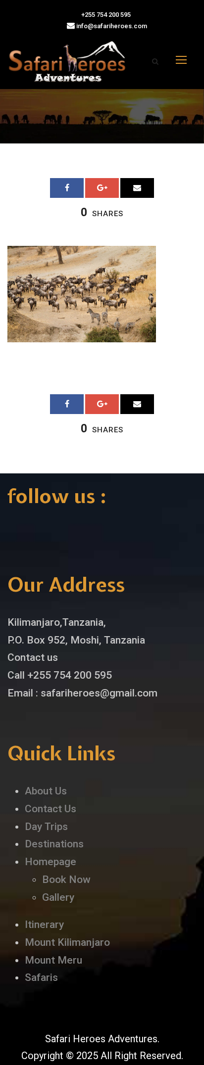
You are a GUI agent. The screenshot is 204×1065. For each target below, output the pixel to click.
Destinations (54, 844)
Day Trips (46, 827)
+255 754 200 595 (105, 14)
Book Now (66, 879)
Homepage (50, 862)
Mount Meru (53, 960)
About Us (46, 791)
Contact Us (50, 809)
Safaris (41, 977)
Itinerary (44, 924)
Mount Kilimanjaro (67, 942)
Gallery (58, 897)
